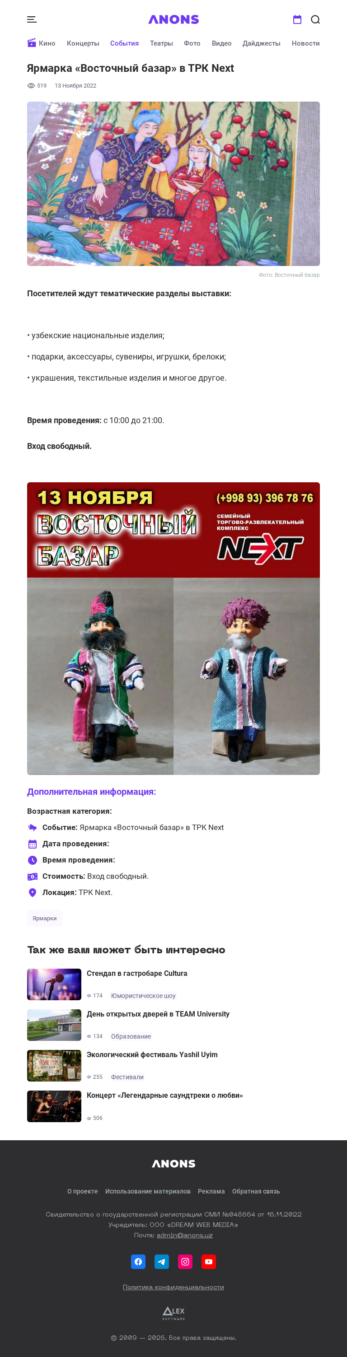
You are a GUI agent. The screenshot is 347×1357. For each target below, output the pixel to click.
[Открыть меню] (33, 19)
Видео (222, 43)
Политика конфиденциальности (173, 1287)
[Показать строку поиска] (315, 19)
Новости (306, 43)
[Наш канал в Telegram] (162, 1261)
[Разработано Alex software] (173, 1313)
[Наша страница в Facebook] (138, 1261)
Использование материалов (148, 1191)
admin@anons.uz (185, 1235)
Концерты (83, 43)
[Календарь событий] (297, 19)
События (124, 43)
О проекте (82, 1191)
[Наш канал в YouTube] (209, 1261)
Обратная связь (256, 1191)
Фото (192, 43)
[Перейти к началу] (174, 19)
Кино (47, 43)
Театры (161, 43)
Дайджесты (262, 43)
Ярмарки (45, 918)
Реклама (211, 1191)
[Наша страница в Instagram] (185, 1261)
